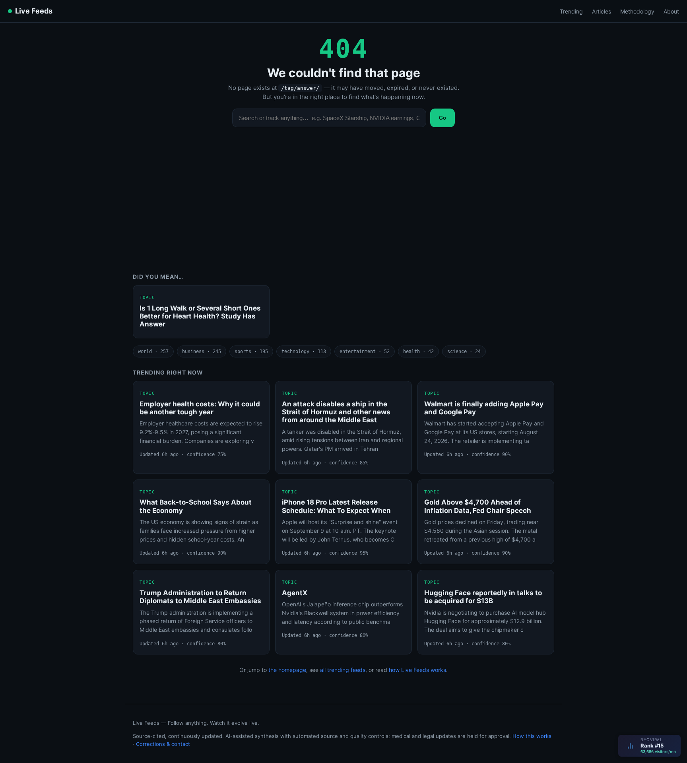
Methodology (637, 11)
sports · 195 (251, 351)
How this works (531, 736)
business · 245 (201, 351)
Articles (601, 11)
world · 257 (153, 351)
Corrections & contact (163, 744)
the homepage (287, 669)
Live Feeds (33, 11)
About (671, 11)
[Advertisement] (343, 206)
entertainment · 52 (365, 351)
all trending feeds (342, 669)
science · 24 (464, 351)
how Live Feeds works (417, 669)
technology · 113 (303, 351)
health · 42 (418, 351)
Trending (571, 11)
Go (442, 118)
